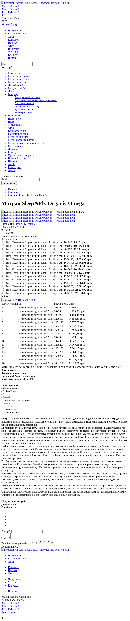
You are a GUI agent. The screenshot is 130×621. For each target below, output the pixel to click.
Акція (11, 164)
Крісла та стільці (17, 130)
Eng (14, 24)
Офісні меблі (15, 146)
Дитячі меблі (15, 85)
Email (4, 179)
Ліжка (11, 91)
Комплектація (9, 239)
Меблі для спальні (18, 79)
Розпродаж (14, 167)
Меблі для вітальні (18, 76)
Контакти (13, 39)
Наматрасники (23, 112)
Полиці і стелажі (17, 158)
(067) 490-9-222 (10, 8)
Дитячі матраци (24, 109)
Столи (11, 127)
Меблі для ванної (18, 136)
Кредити (13, 54)
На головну (14, 30)
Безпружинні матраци (27, 97)
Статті (11, 45)
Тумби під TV (16, 124)
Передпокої (14, 115)
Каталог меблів (17, 33)
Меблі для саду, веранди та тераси (27, 143)
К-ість (4, 296)
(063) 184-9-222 (10, 11)
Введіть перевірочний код (17, 543)
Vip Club (13, 51)
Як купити (14, 48)
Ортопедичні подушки (21, 155)
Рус (6, 24)
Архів (11, 170)
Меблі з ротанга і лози (21, 139)
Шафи (11, 121)
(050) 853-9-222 (10, 5)
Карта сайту (8, 612)
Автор (6, 531)
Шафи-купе (14, 118)
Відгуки (12, 57)
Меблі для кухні (17, 82)
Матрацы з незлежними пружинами (36, 100)
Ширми (12, 161)
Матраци (13, 94)
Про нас (12, 42)
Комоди (12, 152)
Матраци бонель (24, 103)
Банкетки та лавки (18, 133)
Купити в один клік (24, 299)
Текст (5, 538)
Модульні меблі (17, 88)
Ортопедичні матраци (27, 106)
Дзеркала (13, 149)
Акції (11, 36)
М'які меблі (14, 73)
